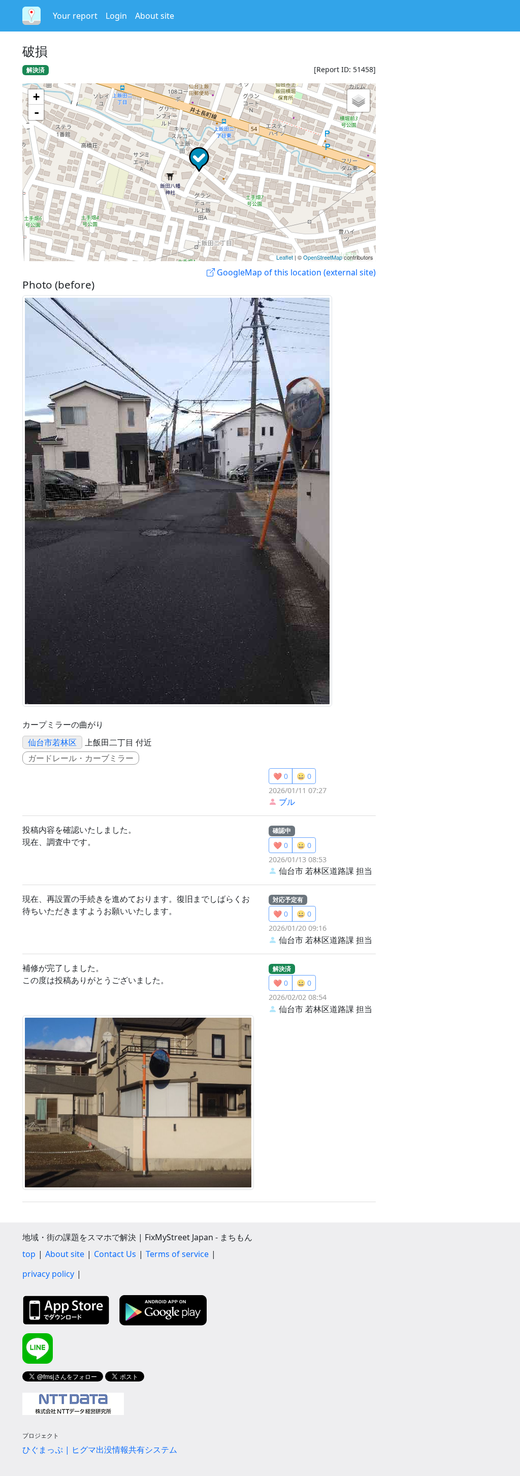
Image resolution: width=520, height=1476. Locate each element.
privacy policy (48, 1273)
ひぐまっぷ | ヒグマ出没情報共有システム (99, 1449)
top (29, 1254)
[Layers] (358, 100)
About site (154, 15)
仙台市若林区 (52, 742)
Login (116, 15)
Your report (75, 15)
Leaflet (284, 257)
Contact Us (115, 1254)
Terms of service (177, 1254)
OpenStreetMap (322, 257)
